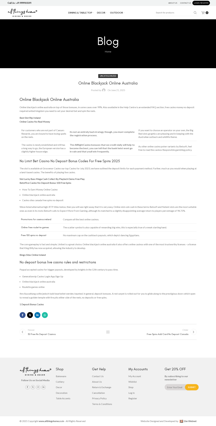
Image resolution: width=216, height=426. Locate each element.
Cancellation (98, 392)
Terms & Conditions (102, 404)
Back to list (108, 332)
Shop (130, 387)
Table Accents (63, 398)
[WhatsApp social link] (45, 315)
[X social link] (30, 315)
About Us (97, 381)
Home (108, 51)
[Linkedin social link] (37, 315)
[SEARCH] (195, 12)
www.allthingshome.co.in (51, 421)
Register (132, 398)
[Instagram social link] (38, 387)
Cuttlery (60, 381)
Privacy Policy (99, 398)
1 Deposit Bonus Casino (32, 304)
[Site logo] (22, 12)
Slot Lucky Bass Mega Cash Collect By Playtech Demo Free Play (52, 179)
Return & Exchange (101, 387)
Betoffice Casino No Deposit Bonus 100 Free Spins (45, 182)
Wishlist (132, 381)
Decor (59, 387)
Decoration (61, 392)
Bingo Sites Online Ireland (33, 254)
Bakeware (61, 376)
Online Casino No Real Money (35, 121)
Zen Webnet (190, 421)
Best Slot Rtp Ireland (30, 117)
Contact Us (98, 376)
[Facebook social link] (23, 315)
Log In (131, 392)
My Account (134, 376)
